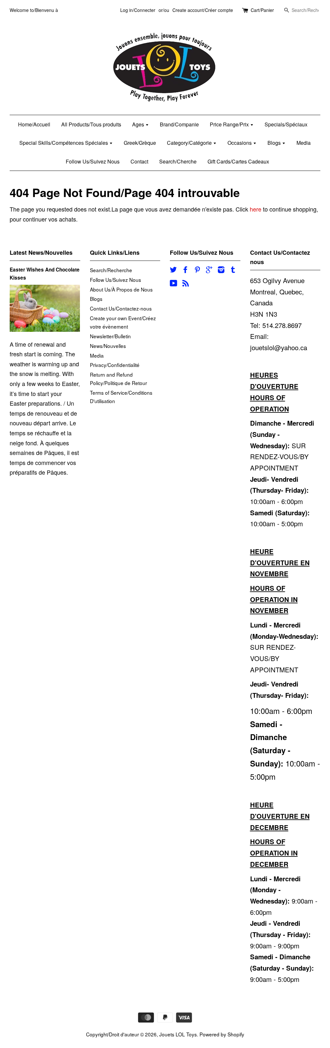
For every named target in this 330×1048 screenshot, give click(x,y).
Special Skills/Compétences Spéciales (64, 142)
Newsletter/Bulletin (110, 336)
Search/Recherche (111, 269)
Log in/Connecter (137, 10)
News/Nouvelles (108, 345)
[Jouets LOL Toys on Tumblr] (233, 270)
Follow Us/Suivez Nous (93, 161)
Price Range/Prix (230, 124)
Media (303, 142)
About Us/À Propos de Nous (121, 289)
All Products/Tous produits (91, 124)
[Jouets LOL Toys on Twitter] (173, 270)
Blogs (274, 142)
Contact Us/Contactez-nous (121, 308)
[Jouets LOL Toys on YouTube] (173, 283)
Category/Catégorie (190, 142)
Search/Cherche (178, 161)
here (255, 209)
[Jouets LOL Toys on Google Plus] (209, 270)
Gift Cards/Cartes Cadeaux (238, 161)
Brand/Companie (179, 124)
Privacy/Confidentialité (115, 364)
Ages (138, 124)
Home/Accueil (34, 124)
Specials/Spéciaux (286, 124)
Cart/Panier (262, 10)
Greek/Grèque (140, 142)
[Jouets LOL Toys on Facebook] (185, 270)
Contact (139, 161)
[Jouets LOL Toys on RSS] (185, 283)
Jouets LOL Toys (178, 1034)
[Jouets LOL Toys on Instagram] (221, 270)
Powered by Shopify (221, 1034)
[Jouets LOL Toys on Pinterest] (197, 270)
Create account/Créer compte (202, 10)
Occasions (240, 142)
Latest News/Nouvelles (41, 252)
